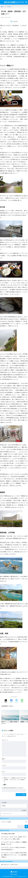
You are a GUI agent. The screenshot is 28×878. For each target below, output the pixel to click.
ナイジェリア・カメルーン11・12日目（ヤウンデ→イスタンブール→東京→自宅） (14, 838)
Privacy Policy (13, 874)
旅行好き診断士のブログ (14, 2)
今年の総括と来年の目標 (7, 833)
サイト (3, 771)
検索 (26, 826)
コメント (5, 740)
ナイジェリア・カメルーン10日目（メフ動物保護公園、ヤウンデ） (14, 843)
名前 (4, 758)
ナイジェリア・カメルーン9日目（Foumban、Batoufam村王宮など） (14, 848)
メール (4, 765)
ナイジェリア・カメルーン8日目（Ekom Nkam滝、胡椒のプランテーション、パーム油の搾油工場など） (14, 855)
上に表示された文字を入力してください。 (13, 787)
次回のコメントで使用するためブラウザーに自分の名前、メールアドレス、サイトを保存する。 (15, 779)
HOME (14, 872)
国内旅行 (11, 706)
